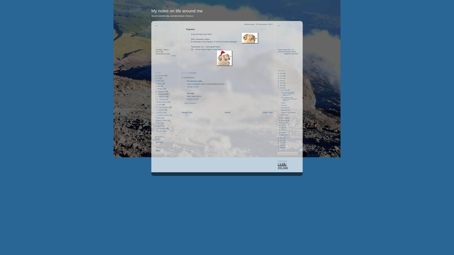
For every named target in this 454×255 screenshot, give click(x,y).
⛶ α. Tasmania (160, 99)
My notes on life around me (177, 10)
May (282, 130)
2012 (281, 138)
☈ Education (159, 75)
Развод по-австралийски (288, 112)
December (284, 90)
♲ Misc (158, 86)
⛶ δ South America (162, 107)
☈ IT (157, 78)
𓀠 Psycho (159, 131)
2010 (281, 142)
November (284, 118)
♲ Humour (159, 83)
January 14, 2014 (193, 87)
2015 (281, 83)
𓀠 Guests (158, 126)
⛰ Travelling (159, 91)
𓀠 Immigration (160, 128)
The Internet (284, 115)
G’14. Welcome (285, 107)
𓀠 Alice (158, 123)
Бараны (283, 103)
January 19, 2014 (193, 99)
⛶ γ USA (158, 105)
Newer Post (186, 112)
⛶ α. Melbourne (160, 97)
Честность (284, 105)
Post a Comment (190, 103)
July (282, 125)
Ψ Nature (158, 118)
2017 (281, 78)
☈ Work (158, 81)
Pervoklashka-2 (192, 81)
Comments (159, 142)
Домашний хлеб (285, 110)
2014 (281, 85)
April (282, 132)
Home (227, 112)
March (283, 135)
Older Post (267, 112)
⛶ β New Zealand (161, 102)
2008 (281, 147)
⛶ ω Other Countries (162, 115)
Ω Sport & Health (161, 120)
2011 (281, 140)
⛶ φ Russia (159, 113)
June (283, 127)
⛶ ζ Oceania (159, 110)
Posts (157, 139)
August (283, 123)
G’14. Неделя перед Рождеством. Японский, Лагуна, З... (289, 99)
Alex (188, 93)
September (284, 120)
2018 (281, 76)
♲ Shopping (159, 89)
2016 (281, 80)
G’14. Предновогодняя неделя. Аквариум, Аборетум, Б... (287, 93)
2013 (281, 88)
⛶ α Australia (191, 73)
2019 (281, 73)
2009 (281, 145)
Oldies (157, 151)
